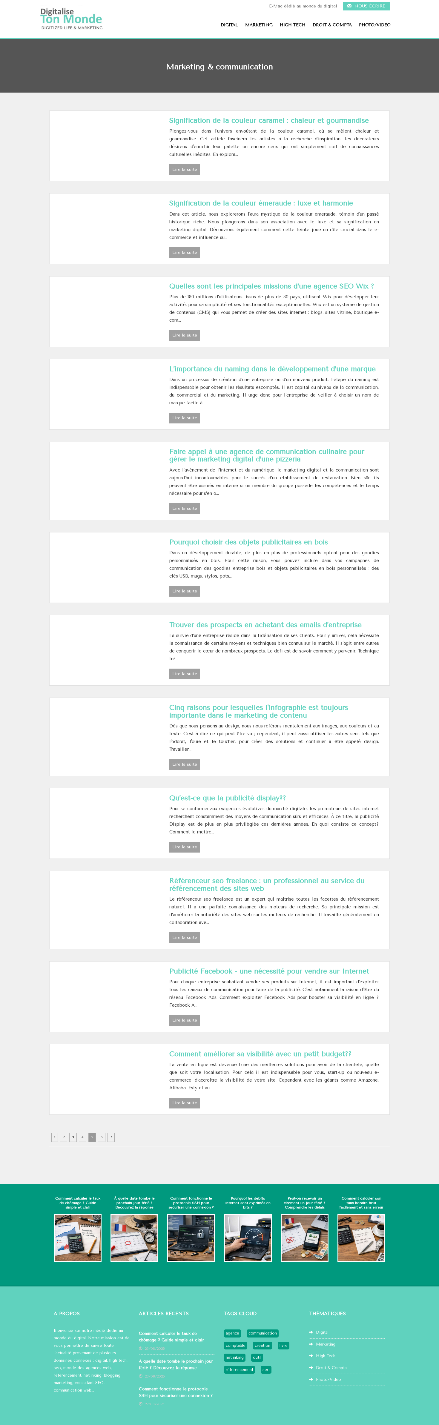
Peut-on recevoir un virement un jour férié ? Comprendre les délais (304, 1202)
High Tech (293, 24)
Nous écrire (368, 6)
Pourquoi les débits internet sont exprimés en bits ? (248, 1202)
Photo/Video (375, 24)
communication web (72, 1390)
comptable (235, 1345)
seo (57, 1368)
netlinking (93, 1375)
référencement (239, 1369)
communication (262, 1333)
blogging (112, 1375)
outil (257, 1357)
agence (232, 1333)
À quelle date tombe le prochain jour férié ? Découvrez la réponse (134, 1202)
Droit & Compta (332, 24)
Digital (229, 24)
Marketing (259, 24)
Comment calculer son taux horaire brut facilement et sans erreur (361, 1202)
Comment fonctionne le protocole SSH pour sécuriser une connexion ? (191, 1202)
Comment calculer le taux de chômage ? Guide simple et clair (77, 1202)
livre (284, 1345)
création (262, 1345)
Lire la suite (184, 169)
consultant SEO (89, 1383)
